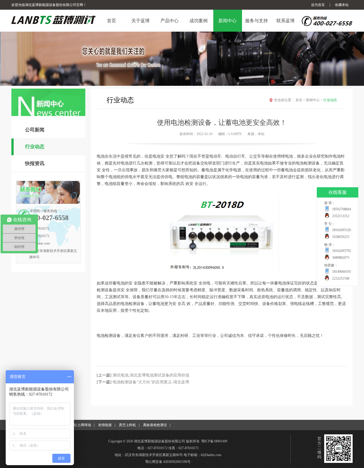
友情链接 (105, 425)
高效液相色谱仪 (155, 425)
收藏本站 (342, 5)
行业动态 (34, 146)
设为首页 (318, 5)
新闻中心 (314, 100)
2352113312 (340, 216)
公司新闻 (34, 130)
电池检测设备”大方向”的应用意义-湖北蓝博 (151, 382)
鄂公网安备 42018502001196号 (168, 462)
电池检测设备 (308, 163)
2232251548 (340, 278)
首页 (300, 100)
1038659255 (340, 237)
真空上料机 (127, 425)
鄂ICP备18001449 (214, 441)
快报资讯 (34, 163)
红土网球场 (82, 425)
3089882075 (340, 258)
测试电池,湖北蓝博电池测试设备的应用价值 (151, 375)
